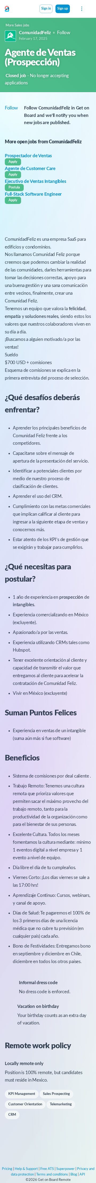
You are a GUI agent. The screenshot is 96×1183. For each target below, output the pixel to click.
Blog (73, 1174)
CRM (12, 1115)
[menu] (81, 9)
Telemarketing (61, 1104)
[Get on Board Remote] (7, 9)
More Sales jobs (17, 25)
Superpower (65, 1169)
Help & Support (26, 1169)
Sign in (46, 8)
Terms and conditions (52, 1174)
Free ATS (47, 1169)
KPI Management (21, 1094)
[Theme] (73, 9)
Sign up (62, 8)
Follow (63, 32)
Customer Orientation (25, 1104)
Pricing (7, 1169)
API (82, 1174)
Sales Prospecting (56, 1094)
